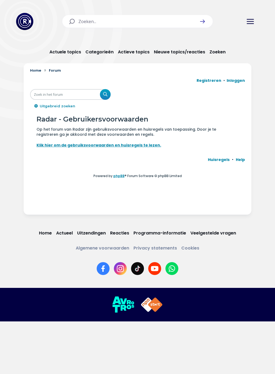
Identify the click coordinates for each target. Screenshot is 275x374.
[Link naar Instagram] (120, 268)
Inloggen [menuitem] (236, 80)
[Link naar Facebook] (103, 268)
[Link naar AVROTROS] (123, 304)
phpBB (119, 176)
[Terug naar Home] (24, 21)
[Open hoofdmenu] (250, 21)
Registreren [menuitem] (209, 80)
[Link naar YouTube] (154, 268)
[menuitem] (219, 159)
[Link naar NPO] (152, 304)
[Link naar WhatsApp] (171, 268)
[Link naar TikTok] (137, 268)
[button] (202, 21)
